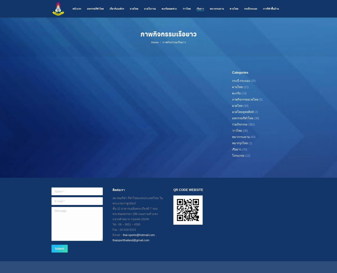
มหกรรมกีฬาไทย (242, 118)
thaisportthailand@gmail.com (131, 240)
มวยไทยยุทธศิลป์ (243, 112)
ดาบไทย (237, 87)
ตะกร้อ (236, 93)
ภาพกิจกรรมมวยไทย (245, 99)
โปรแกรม (238, 155)
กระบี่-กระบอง (241, 80)
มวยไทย (237, 105)
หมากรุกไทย (240, 143)
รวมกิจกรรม (239, 124)
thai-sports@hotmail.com (139, 235)
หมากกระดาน (241, 137)
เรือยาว (236, 149)
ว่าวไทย (237, 130)
